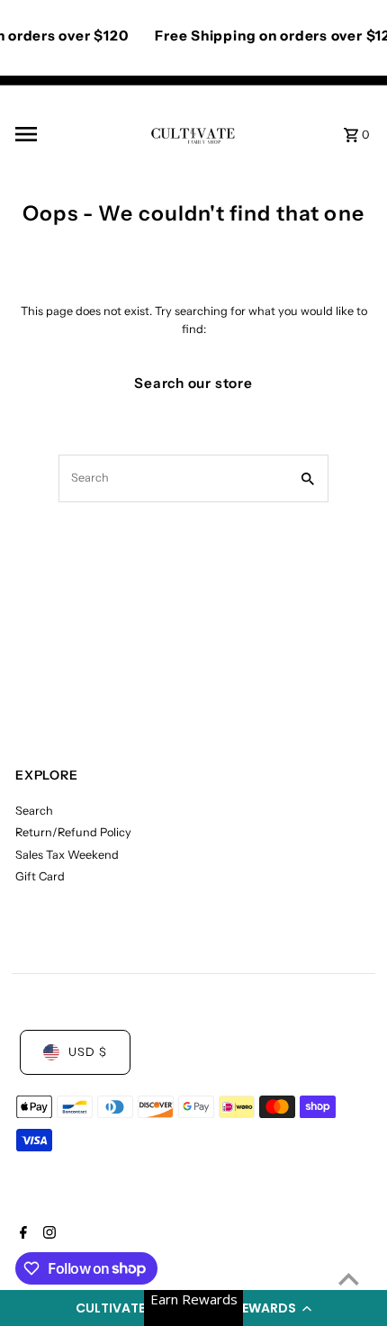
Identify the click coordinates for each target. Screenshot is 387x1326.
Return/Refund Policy (73, 832)
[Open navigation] (76, 134)
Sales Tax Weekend (67, 854)
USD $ (87, 1052)
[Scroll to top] (348, 1278)
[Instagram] (47, 1234)
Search (34, 810)
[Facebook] (21, 1234)
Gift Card (40, 876)
